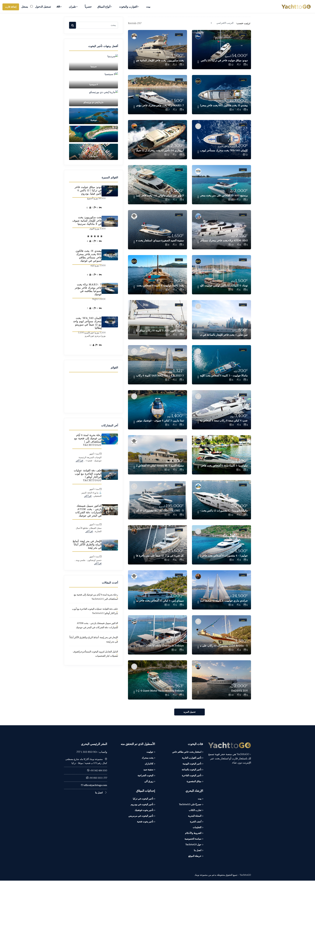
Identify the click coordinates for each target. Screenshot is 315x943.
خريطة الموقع (194, 856)
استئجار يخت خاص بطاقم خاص (186, 752)
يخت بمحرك (147, 758)
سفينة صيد (148, 769)
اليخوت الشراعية (145, 775)
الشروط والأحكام (193, 833)
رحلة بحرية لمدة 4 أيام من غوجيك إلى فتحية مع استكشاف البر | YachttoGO (88, 440)
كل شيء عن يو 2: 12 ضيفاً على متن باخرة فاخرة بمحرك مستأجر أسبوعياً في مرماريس (160, 555)
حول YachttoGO (193, 844)
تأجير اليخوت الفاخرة (191, 775)
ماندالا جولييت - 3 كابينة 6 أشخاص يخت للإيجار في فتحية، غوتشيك (224, 375)
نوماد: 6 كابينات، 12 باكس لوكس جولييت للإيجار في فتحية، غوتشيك (224, 285)
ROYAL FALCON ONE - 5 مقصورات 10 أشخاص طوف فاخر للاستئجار (160, 510)
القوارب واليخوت (128, 6)
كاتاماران (149, 763)
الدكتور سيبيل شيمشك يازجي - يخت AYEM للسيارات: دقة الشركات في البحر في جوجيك (88, 510)
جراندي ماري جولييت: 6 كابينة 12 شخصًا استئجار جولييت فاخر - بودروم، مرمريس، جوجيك (224, 600)
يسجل (24, 6)
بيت (148, 6)
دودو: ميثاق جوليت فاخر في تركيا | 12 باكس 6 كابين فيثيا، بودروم (224, 60)
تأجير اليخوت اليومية (192, 763)
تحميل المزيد (189, 712)
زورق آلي (148, 781)
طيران (72, 6)
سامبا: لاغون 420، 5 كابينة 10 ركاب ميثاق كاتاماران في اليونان (160, 330)
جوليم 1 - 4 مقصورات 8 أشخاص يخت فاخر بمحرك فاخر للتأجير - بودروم (224, 555)
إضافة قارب (10, 7)
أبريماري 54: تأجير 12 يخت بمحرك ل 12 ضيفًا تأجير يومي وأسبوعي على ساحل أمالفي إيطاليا (160, 150)
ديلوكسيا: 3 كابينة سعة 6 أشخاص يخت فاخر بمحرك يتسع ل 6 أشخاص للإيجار (224, 465)
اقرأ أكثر (79, 461)
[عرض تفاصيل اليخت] (221, 49)
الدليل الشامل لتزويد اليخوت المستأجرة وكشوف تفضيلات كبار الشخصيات (95, 653)
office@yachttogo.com (95, 785)
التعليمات (197, 827)
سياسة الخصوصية (193, 839)
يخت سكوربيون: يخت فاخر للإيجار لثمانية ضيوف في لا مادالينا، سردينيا (160, 60)
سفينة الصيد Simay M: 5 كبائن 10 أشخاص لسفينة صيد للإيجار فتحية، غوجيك (160, 465)
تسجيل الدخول (43, 6)
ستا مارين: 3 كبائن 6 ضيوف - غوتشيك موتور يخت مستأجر (160, 420)
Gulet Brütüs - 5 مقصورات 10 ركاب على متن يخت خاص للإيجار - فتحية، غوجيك (224, 645)
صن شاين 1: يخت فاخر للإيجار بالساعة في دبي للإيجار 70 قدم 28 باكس (224, 334)
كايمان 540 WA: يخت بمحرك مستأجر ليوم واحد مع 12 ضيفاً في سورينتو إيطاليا (224, 150)
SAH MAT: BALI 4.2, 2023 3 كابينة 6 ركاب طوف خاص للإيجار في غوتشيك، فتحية (160, 375)
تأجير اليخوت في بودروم (142, 804)
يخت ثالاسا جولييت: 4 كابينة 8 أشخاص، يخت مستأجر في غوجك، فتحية (160, 285)
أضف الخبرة (195, 821)
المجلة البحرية (194, 816)
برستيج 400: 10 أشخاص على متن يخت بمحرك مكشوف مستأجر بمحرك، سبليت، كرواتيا (224, 195)
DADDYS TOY (239, 690)
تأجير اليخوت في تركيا (143, 798)
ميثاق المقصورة (194, 781)
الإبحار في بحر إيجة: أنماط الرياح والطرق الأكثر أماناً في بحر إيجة (87, 544)
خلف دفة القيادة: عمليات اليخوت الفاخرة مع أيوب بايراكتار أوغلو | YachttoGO (88, 475)
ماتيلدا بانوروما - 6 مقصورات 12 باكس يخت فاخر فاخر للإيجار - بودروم (224, 510)
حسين (78, 454)
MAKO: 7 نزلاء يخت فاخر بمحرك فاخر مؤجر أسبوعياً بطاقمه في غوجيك (160, 105)
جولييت (150, 752)
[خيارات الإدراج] (198, 62)
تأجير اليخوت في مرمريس (140, 816)
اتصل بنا (197, 850)
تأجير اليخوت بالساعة (191, 769)
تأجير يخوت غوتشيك (144, 810)
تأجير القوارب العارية (191, 758)
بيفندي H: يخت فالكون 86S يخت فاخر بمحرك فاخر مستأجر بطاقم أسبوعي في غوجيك (224, 105)
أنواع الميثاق (103, 6)
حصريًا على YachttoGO (190, 804)
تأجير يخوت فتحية (145, 821)
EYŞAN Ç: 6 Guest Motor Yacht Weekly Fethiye (160, 690)
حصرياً (88, 6)
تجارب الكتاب (195, 810)
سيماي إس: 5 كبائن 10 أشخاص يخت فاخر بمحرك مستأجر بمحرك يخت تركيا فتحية (160, 600)
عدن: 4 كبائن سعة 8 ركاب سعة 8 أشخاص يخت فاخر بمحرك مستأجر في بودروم (224, 420)
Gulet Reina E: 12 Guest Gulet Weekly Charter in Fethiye (160, 645)
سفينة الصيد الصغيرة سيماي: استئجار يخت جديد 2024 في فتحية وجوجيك (160, 240)
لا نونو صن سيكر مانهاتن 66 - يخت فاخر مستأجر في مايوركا (160, 195)
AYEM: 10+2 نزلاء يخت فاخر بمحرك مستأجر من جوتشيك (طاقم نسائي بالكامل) (224, 240)
